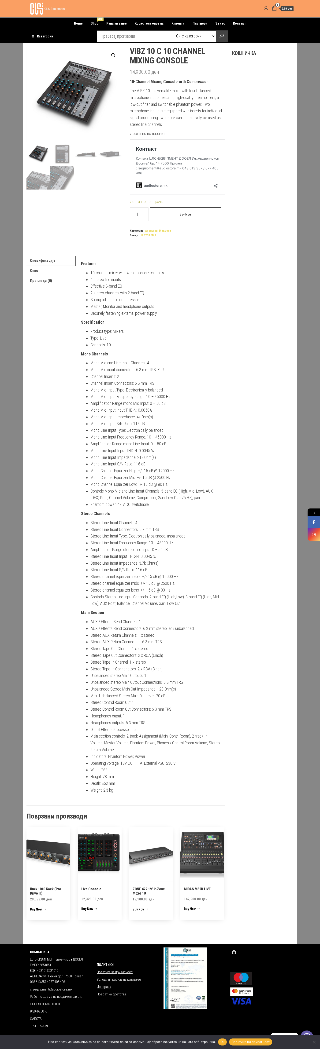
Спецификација (42, 260)
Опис (34, 270)
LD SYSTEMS (148, 235)
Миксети (165, 230)
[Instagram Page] (314, 534)
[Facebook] (314, 522)
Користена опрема (149, 23)
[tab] (51, 261)
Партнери (200, 23)
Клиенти (178, 23)
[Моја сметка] (266, 8)
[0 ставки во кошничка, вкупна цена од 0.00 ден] (234, 952)
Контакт (239, 23)
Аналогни (151, 230)
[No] (314, 1042)
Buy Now (185, 214)
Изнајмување (116, 23)
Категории (45, 36)
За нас (220, 23)
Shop (96, 22)
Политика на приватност (250, 1042)
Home (78, 23)
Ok (222, 1042)
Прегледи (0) (41, 280)
